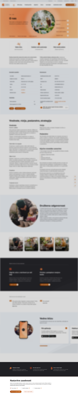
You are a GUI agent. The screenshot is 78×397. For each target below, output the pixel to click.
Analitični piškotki (25, 388)
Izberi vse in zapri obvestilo (15, 391)
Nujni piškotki (14, 388)
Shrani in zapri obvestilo (28, 391)
